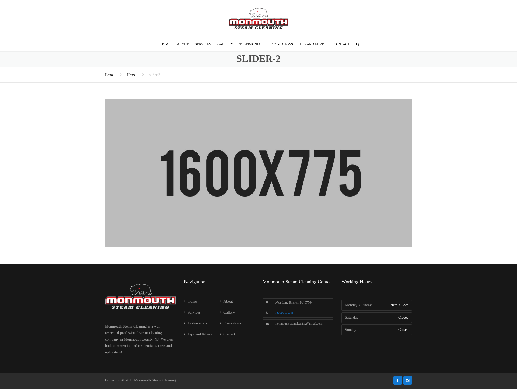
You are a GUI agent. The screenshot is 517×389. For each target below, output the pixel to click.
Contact (342, 44)
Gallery (225, 44)
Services (203, 44)
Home (165, 44)
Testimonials (251, 44)
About (183, 44)
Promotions (282, 44)
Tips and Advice (313, 44)
